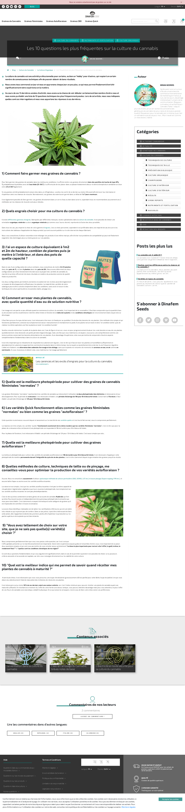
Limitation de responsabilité (53, 783)
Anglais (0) (18, 733)
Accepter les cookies (170, 799)
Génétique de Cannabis (154, 151)
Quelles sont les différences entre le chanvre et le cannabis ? (159, 266)
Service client (164, 21)
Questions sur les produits (14, 781)
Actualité (147, 146)
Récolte (152, 195)
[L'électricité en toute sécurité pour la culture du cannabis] (114, 654)
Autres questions (10, 791)
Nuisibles (153, 210)
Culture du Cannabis (67, 40)
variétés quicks (66, 420)
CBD (144, 224)
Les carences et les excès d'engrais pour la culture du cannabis (74, 361)
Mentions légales (49, 768)
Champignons (155, 180)
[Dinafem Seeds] (92, 14)
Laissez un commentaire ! (92, 716)
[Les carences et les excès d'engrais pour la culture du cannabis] (18, 364)
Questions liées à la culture (14, 786)
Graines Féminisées (33, 21)
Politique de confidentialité (52, 778)
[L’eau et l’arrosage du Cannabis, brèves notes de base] (70, 654)
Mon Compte (173, 21)
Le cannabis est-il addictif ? (150, 255)
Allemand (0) (93, 733)
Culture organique (129, 40)
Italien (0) (68, 733)
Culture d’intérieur (158, 185)
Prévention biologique (160, 170)
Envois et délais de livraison (53, 773)
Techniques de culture (160, 160)
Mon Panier (181, 21)
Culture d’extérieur (158, 190)
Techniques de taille (159, 165)
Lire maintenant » (42, 364)
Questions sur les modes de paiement (18, 776)
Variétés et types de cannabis (151, 279)
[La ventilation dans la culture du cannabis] (25, 654)
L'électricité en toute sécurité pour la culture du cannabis (114, 667)
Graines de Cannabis (11, 21)
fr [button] (162, 6)
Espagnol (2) (43, 733)
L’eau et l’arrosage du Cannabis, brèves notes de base (69, 667)
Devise (173, 6)
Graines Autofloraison (56, 21)
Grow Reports (155, 200)
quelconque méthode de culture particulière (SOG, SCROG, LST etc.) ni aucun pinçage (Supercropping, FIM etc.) (80, 479)
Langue (157, 6)
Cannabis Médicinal (152, 215)
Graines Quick (91, 21)
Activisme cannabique (153, 141)
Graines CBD (75, 21)
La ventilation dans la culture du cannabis (25, 667)
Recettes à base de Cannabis (157, 220)
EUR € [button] (179, 6)
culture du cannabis (86, 220)
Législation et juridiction (51, 789)
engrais (47, 228)
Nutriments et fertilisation (99, 40)
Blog (32, 6)
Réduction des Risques (154, 229)
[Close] (181, 2)
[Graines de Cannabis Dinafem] (8, 70)
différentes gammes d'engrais (19, 220)
